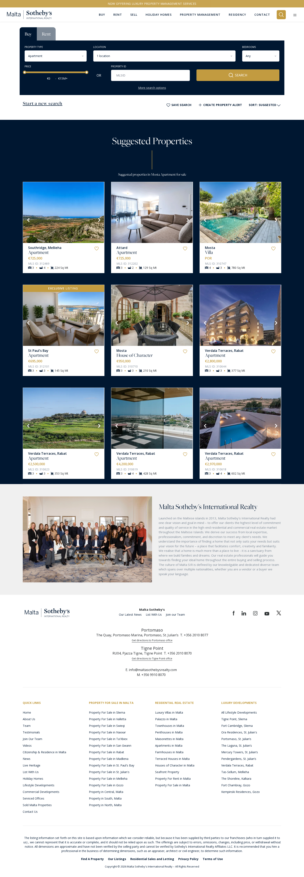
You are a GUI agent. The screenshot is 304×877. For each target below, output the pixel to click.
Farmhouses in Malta (169, 752)
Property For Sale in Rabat (106, 752)
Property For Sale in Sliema (107, 712)
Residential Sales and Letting (152, 859)
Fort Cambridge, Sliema (237, 726)
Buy (28, 34)
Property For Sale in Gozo (106, 785)
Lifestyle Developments (38, 785)
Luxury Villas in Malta (169, 712)
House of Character (134, 355)
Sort (262, 105)
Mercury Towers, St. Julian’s (239, 752)
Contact (262, 15)
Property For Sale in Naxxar (107, 732)
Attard (121, 247)
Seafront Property (167, 772)
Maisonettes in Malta (169, 739)
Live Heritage (31, 765)
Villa (209, 252)
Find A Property (92, 859)
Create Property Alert (222, 105)
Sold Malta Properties (37, 805)
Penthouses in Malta (169, 732)
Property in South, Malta (105, 798)
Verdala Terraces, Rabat (224, 350)
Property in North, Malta (105, 805)
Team (27, 726)
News (26, 759)
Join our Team (175, 614)
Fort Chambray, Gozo (235, 785)
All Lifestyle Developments (239, 712)
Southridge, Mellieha (44, 247)
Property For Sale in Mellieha (108, 779)
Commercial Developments (41, 792)
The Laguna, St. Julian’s (236, 745)
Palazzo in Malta (166, 719)
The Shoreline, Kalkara (236, 779)
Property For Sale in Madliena (108, 759)
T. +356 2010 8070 (178, 653)
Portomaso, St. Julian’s (236, 739)
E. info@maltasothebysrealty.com (151, 670)
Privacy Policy (188, 859)
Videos (27, 745)
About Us (29, 719)
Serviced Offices (33, 798)
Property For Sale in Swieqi (107, 726)
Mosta (210, 247)
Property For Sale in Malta (172, 785)
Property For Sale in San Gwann (110, 745)
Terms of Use (213, 859)
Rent (46, 34)
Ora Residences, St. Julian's (239, 732)
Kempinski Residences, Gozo (240, 792)
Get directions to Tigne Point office (152, 658)
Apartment (38, 252)
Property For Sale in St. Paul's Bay (111, 765)
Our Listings (117, 859)
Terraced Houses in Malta (172, 759)
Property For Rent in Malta (173, 779)
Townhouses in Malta (169, 726)
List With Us (154, 614)
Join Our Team (32, 739)
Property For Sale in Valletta (107, 719)
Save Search (181, 105)
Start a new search (42, 103)
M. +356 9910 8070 (151, 674)
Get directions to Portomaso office (152, 640)
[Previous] (28, 220)
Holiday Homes (33, 779)
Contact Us (30, 812)
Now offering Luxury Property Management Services (152, 4)
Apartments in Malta (168, 745)
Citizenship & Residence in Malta (44, 752)
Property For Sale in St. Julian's (109, 772)
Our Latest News (130, 614)
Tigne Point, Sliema (234, 719)
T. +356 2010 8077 (194, 635)
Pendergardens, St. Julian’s (238, 759)
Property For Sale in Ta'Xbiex (108, 739)
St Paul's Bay (38, 350)
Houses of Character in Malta (174, 765)
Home (27, 712)
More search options (152, 88)
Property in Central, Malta (106, 792)
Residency (237, 15)
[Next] (99, 220)
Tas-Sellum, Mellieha (235, 772)
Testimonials (31, 732)
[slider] (24, 72)
